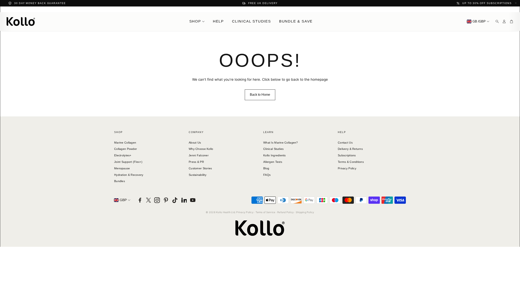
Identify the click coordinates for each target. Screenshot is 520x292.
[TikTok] (175, 200)
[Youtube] (193, 200)
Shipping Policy (305, 212)
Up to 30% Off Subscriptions (487, 3)
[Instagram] (157, 200)
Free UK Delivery (263, 3)
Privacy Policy (244, 212)
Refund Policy (285, 212)
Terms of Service (265, 212)
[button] (496, 21)
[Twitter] (148, 200)
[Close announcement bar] (516, 3)
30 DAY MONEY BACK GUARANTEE (40, 3)
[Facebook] (140, 200)
